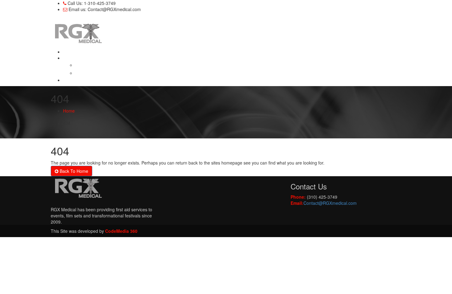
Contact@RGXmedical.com (330, 203)
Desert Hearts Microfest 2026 (110, 65)
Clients (69, 80)
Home (69, 52)
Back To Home (73, 171)
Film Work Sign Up (99, 73)
